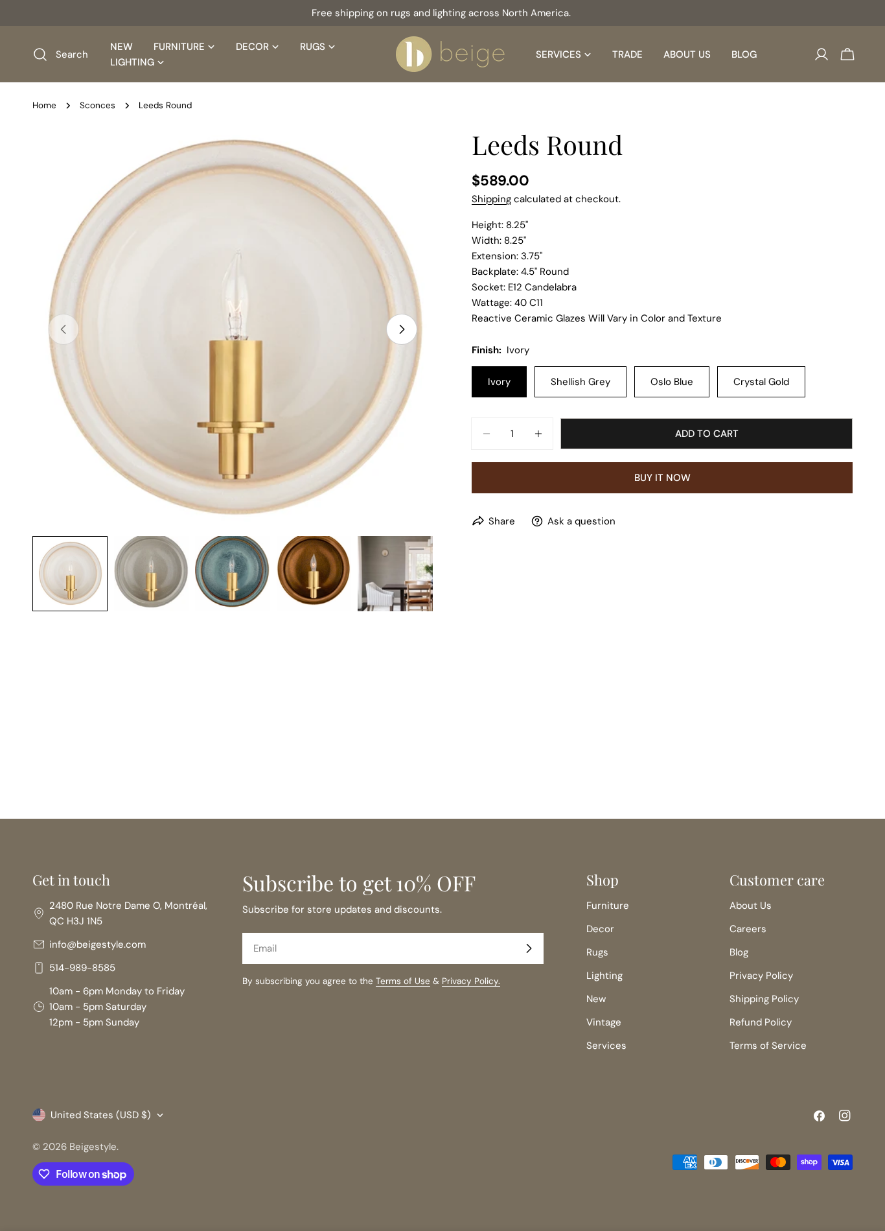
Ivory (499, 381)
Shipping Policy (764, 998)
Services (606, 1045)
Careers (748, 928)
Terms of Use (403, 981)
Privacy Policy (761, 975)
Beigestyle (93, 1146)
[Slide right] (401, 329)
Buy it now (662, 477)
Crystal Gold (761, 381)
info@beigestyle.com (97, 944)
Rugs (597, 952)
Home (44, 105)
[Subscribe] (528, 948)
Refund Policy (761, 1022)
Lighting (604, 975)
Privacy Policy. (471, 981)
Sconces (97, 105)
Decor (600, 928)
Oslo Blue (671, 381)
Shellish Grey (580, 381)
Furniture (607, 905)
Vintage (603, 1022)
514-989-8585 (82, 967)
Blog (739, 952)
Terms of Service (768, 1045)
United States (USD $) (101, 1114)
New (596, 998)
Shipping (491, 199)
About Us (751, 905)
